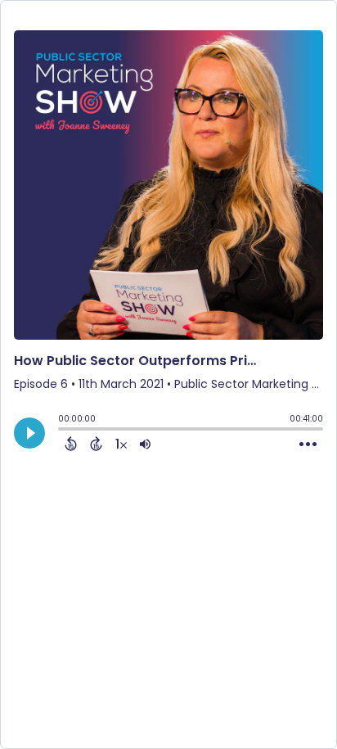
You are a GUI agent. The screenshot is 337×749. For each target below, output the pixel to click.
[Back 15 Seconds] (70, 443)
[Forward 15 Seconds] (96, 443)
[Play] (29, 433)
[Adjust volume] (145, 443)
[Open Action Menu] (308, 444)
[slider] (62, 430)
